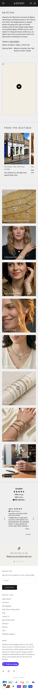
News (4, 631)
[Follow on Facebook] (3, 671)
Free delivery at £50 (19, 553)
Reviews (4, 627)
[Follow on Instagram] (9, 671)
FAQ (3, 613)
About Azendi (6, 599)
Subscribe (9, 587)
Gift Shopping (6, 606)
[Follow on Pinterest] (14, 671)
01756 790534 (14, 42)
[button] (19, 86)
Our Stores (5, 602)
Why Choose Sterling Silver (11, 609)
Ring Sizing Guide (8, 620)
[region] (19, 519)
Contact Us (5, 616)
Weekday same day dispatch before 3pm (19, 556)
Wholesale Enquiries (8, 634)
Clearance (5, 624)
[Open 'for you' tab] (4, 685)
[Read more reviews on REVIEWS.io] (19, 500)
